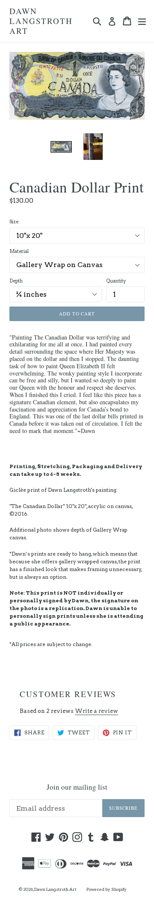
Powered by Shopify (106, 889)
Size (13, 222)
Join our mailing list (77, 787)
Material (19, 251)
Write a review (96, 711)
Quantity (116, 281)
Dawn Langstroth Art (41, 21)
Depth (16, 281)
